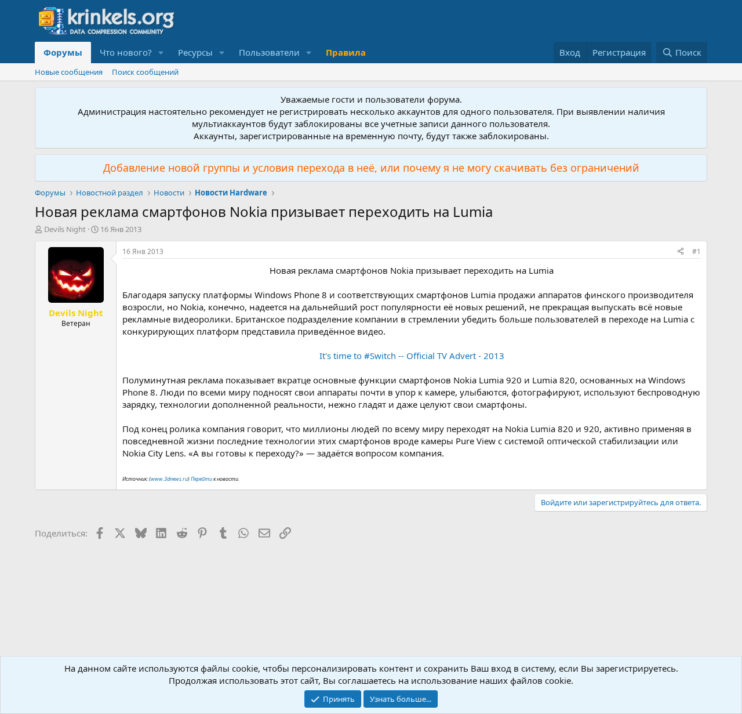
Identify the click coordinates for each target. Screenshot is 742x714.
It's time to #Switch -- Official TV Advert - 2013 (411, 355)
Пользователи (269, 52)
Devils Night (65, 229)
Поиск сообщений (145, 72)
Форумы (62, 52)
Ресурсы (195, 52)
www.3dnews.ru (169, 479)
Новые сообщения (69, 72)
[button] (161, 52)
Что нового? (126, 52)
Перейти (202, 479)
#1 (696, 251)
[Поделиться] (680, 252)
